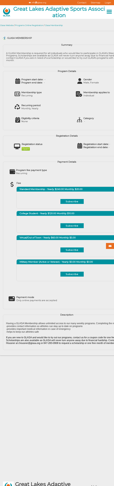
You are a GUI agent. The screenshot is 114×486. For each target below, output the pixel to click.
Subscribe (72, 201)
